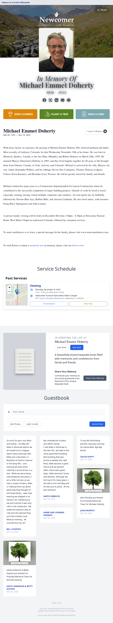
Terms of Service (64, 611)
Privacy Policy (49, 611)
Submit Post (97, 424)
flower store (78, 245)
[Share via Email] (62, 100)
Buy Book (77, 347)
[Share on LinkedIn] (56, 100)
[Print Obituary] (68, 100)
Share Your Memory (95, 378)
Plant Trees (88, 304)
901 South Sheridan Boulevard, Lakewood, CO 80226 (59, 298)
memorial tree (37, 245)
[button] (16, 292)
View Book (61, 347)
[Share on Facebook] (44, 100)
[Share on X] (50, 100)
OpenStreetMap (59, 615)
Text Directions (49, 304)
